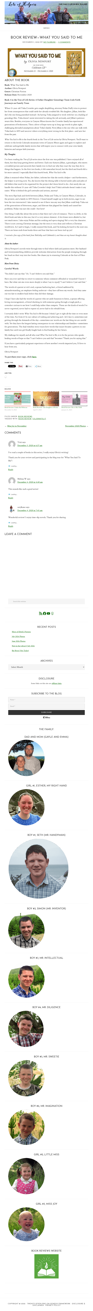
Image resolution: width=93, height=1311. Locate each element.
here (34, 356)
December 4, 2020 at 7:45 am (30, 510)
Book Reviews (25, 416)
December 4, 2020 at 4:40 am (30, 482)
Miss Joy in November (17, 426)
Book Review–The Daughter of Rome (45, 407)
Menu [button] (46, 28)
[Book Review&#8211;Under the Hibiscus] (18, 398)
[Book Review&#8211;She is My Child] (75, 398)
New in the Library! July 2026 (23, 646)
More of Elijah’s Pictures (21, 632)
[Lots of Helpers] (46, 2)
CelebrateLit (39, 419)
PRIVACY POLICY (53, 1305)
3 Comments (64, 42)
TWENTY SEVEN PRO (36, 1304)
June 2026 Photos (18, 641)
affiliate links (57, 683)
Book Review (24, 419)
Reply (10, 469)
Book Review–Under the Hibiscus (16, 407)
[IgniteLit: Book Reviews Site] (46, 1278)
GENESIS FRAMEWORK (60, 1304)
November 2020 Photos (75, 426)
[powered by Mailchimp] (46, 719)
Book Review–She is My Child (72, 407)
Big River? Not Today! (20, 650)
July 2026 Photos (18, 636)
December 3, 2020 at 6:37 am (29, 445)
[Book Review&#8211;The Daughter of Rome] (46, 398)
